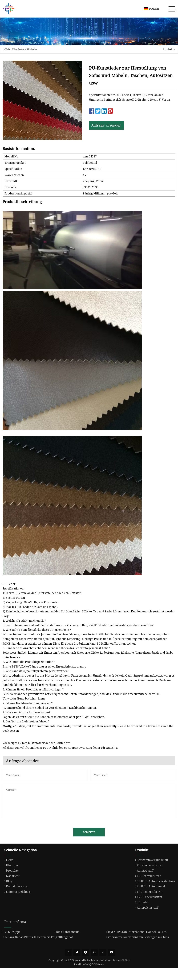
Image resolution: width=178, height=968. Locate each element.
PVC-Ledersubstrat (149, 897)
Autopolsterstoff (147, 907)
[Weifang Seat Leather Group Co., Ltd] (9, 9)
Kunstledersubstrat (150, 865)
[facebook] (68, 952)
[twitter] (76, 952)
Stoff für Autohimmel (151, 886)
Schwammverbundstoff (152, 860)
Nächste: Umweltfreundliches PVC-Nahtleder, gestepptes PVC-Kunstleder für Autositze (60, 748)
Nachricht (12, 876)
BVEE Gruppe (12, 932)
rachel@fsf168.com (93, 964)
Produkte (19, 49)
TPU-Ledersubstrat (149, 892)
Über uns (12, 865)
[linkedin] (94, 952)
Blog (9, 881)
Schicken (89, 832)
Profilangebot (63, 937)
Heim (8, 49)
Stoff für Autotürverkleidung (156, 881)
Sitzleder (32, 49)
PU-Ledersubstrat (149, 876)
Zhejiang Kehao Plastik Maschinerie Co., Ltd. (32, 937)
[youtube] (111, 952)
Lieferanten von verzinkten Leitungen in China (137, 937)
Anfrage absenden (106, 125)
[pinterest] (85, 952)
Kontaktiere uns (16, 886)
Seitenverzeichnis (18, 892)
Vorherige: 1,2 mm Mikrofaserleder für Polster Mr (36, 743)
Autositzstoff (145, 870)
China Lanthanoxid (67, 932)
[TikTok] (102, 952)
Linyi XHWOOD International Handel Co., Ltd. (136, 932)
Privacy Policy (121, 960)
